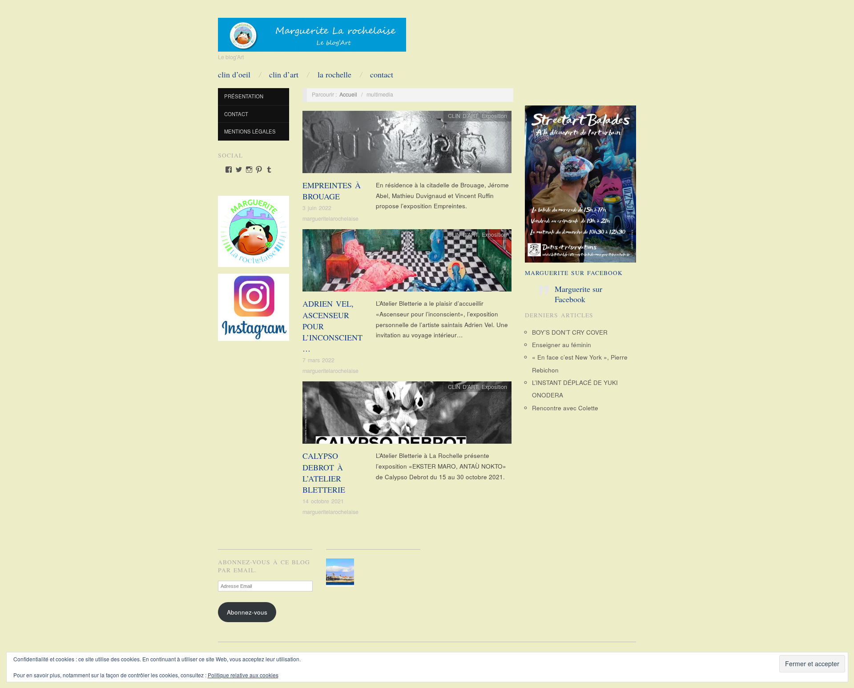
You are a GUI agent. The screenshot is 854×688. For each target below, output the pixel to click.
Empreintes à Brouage (331, 191)
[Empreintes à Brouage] (407, 144)
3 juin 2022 (316, 208)
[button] (342, 572)
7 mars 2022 (318, 360)
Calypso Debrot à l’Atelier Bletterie (323, 472)
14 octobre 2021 (323, 501)
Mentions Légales (250, 131)
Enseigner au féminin (561, 344)
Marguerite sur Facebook (574, 273)
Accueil (348, 94)
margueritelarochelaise (330, 218)
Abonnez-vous (247, 612)
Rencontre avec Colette (565, 408)
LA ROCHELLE (334, 74)
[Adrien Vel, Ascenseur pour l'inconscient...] (407, 263)
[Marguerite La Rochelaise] (312, 32)
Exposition (494, 116)
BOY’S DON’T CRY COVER (570, 332)
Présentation (243, 96)
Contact (381, 74)
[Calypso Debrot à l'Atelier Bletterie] (407, 415)
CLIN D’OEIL (234, 74)
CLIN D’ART (283, 74)
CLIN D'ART (463, 116)
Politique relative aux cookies (243, 675)
